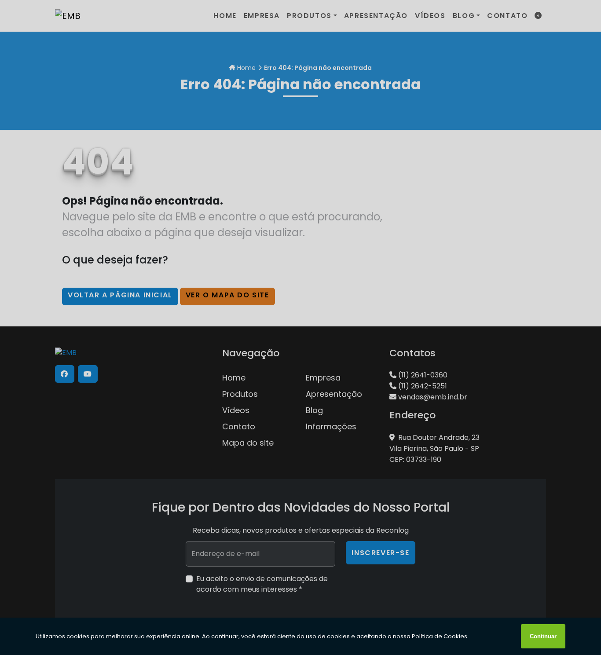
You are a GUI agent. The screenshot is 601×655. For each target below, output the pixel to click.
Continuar (543, 636)
